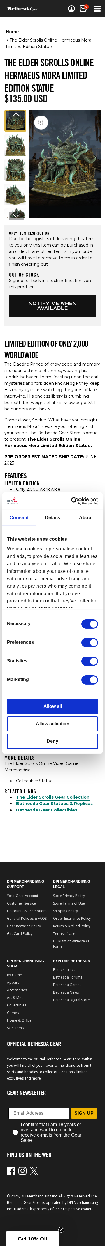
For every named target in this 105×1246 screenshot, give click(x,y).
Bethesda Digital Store (71, 999)
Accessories (17, 990)
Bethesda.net (64, 969)
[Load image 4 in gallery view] (15, 194)
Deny (52, 741)
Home (12, 31)
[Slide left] (16, 114)
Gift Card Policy (19, 933)
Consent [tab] (19, 517)
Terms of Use (64, 933)
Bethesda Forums (67, 977)
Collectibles (16, 1005)
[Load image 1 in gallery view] (15, 121)
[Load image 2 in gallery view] (15, 145)
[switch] (89, 642)
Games (13, 1012)
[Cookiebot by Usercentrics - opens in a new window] (74, 501)
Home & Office (19, 1020)
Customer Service (21, 903)
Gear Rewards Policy (24, 926)
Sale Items (15, 1027)
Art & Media (17, 997)
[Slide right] (16, 216)
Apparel (13, 982)
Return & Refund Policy (71, 926)
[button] (83, 9)
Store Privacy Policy (69, 895)
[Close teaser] (61, 1230)
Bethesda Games (67, 984)
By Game (14, 974)
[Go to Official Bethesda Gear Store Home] (23, 9)
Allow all (52, 706)
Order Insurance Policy (72, 918)
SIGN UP (84, 1113)
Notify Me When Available (53, 306)
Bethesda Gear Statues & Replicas (54, 803)
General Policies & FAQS (27, 918)
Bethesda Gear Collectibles (46, 810)
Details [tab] (52, 517)
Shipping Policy (65, 910)
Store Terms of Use (69, 903)
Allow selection (52, 723)
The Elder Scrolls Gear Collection (53, 797)
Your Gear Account (22, 895)
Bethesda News (66, 992)
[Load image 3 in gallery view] (15, 170)
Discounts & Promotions (27, 910)
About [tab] (86, 517)
